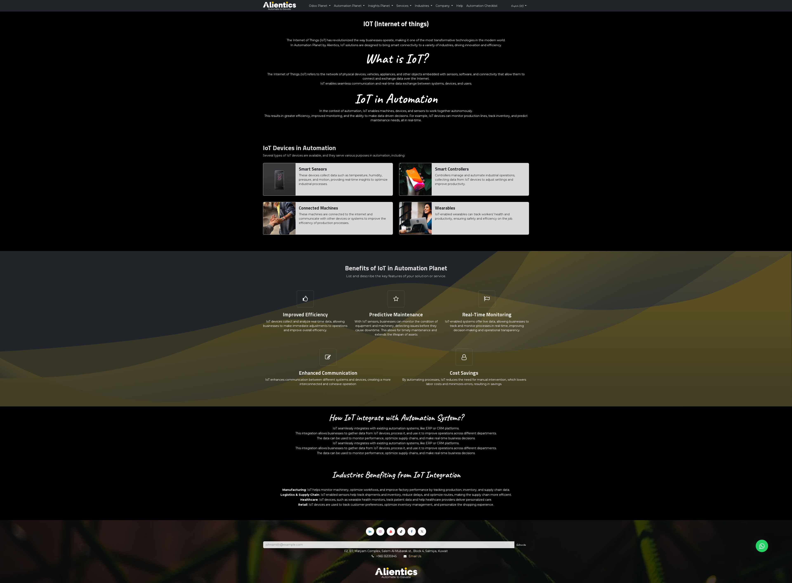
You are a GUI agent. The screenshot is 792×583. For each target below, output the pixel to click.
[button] (521, 544)
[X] (422, 531)
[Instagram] (380, 531)
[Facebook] (412, 531)
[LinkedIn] (370, 531)
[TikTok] (401, 531)
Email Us (415, 556)
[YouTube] (391, 531)
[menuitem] (319, 6)
